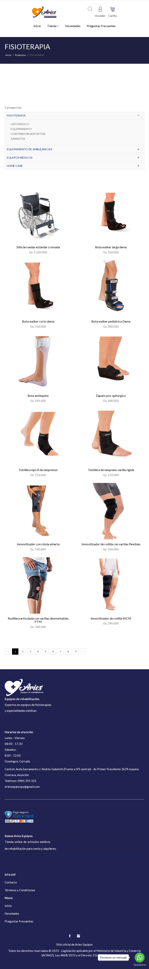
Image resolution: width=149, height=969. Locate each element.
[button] (112, 9)
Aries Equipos (84, 944)
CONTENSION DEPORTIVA (28, 133)
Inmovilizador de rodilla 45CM (111, 618)
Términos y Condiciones (20, 890)
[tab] (74, 115)
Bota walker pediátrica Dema (110, 321)
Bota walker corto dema (38, 321)
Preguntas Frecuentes (101, 26)
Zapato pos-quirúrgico (111, 395)
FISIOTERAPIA (16, 115)
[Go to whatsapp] (140, 957)
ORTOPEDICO (20, 124)
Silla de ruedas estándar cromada (38, 247)
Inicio (37, 26)
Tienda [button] (52, 26)
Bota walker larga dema (111, 247)
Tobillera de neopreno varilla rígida (111, 470)
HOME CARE (15, 165)
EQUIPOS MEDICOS (19, 157)
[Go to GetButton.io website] (139, 965)
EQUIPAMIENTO (21, 129)
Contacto (11, 882)
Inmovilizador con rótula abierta (38, 544)
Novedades (73, 26)
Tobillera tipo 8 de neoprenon (38, 470)
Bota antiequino (38, 395)
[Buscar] (90, 9)
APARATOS (18, 138)
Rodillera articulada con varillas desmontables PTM (38, 620)
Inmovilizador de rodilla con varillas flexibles (110, 544)
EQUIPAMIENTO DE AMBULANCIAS (29, 149)
